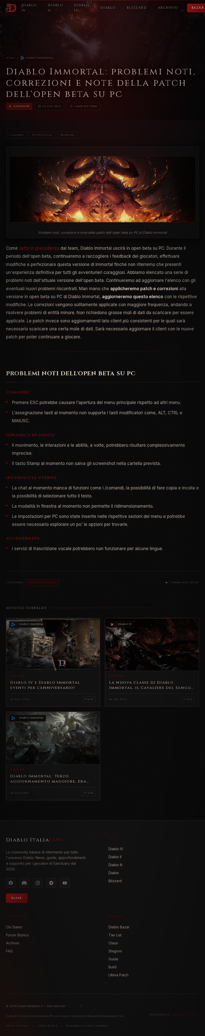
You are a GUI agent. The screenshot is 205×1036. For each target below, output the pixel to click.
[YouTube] (65, 883)
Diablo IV (115, 849)
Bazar (16, 898)
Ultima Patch (118, 975)
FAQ (9, 951)
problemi (67, 135)
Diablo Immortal (39, 58)
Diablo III (115, 865)
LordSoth (22, 106)
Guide (113, 959)
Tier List (115, 935)
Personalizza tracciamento (87, 1026)
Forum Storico (17, 935)
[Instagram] (37, 883)
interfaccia (42, 135)
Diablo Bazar (119, 927)
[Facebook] (11, 883)
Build (112, 967)
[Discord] (24, 883)
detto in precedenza (39, 248)
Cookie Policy (47, 1026)
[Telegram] (51, 883)
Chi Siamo (14, 927)
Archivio (12, 943)
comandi (16, 135)
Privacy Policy (17, 1026)
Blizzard (115, 881)
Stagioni (115, 951)
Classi (113, 943)
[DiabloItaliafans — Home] (11, 7)
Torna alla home (184, 582)
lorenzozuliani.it (185, 1014)
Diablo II (115, 857)
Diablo (113, 873)
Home (10, 58)
